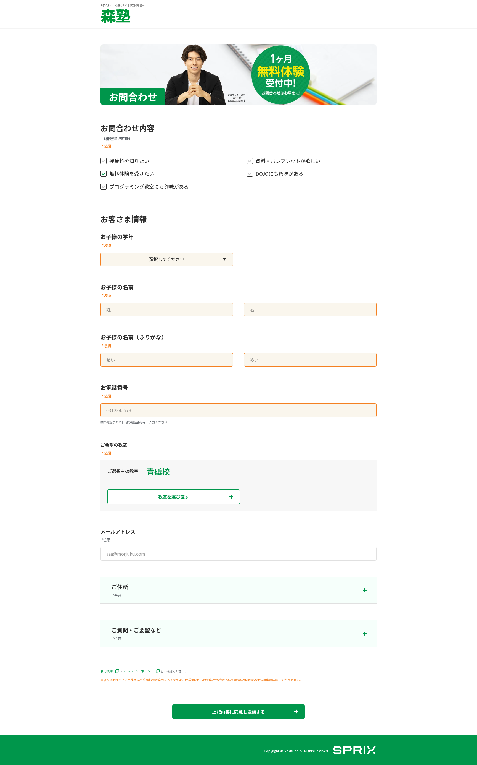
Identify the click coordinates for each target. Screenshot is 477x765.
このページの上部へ (376, 725)
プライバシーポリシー (138, 671)
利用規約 (106, 671)
